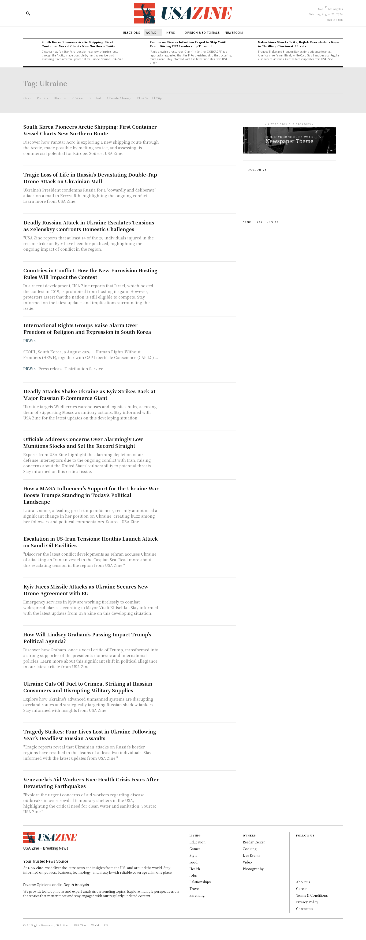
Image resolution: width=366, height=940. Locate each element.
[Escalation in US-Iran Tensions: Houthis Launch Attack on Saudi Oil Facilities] (199, 553)
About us (303, 882)
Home (247, 222)
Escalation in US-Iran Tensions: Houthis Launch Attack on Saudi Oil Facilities (90, 542)
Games (194, 848)
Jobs (193, 875)
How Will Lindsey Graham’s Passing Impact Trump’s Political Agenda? (87, 637)
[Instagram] (250, 187)
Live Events (251, 855)
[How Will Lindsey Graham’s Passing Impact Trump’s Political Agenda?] (199, 649)
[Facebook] (250, 178)
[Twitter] (250, 204)
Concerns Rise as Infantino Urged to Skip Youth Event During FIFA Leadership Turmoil (188, 44)
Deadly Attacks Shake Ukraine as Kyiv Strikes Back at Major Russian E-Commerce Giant (89, 394)
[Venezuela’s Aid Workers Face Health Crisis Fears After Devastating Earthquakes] (199, 794)
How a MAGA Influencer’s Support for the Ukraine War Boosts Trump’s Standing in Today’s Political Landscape (91, 495)
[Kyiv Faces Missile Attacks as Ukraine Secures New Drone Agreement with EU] (199, 601)
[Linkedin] (250, 195)
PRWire (30, 340)
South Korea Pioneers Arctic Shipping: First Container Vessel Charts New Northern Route (78, 44)
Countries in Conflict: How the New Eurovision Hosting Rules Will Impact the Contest (90, 273)
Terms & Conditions (312, 895)
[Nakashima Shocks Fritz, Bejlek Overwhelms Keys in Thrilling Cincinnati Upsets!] (247, 48)
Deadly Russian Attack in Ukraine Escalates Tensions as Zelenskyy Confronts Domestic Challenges (88, 225)
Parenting (196, 895)
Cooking (249, 848)
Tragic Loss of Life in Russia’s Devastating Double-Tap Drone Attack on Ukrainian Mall (90, 178)
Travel (194, 888)
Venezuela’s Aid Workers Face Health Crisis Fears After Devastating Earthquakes (91, 782)
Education (197, 842)
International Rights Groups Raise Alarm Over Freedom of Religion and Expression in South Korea (87, 328)
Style (193, 855)
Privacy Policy (307, 902)
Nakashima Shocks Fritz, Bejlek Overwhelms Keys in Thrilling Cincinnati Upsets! (298, 44)
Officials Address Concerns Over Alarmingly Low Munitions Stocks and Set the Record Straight (83, 442)
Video (247, 862)
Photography (253, 868)
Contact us (304, 908)
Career (301, 888)
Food (193, 862)
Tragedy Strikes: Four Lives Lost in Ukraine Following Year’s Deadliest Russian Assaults (89, 735)
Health (194, 868)
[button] (28, 13)
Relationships (200, 882)
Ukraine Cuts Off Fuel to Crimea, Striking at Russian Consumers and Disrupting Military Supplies (87, 687)
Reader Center (254, 842)
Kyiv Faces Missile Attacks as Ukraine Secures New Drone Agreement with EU (85, 590)
